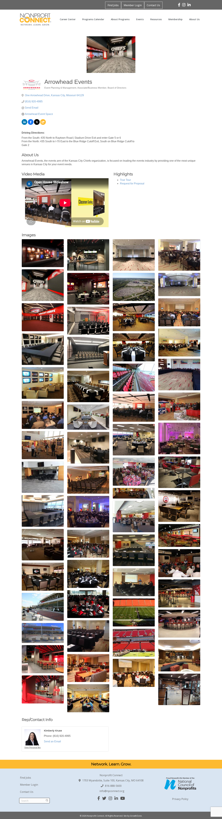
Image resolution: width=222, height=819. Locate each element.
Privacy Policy (180, 799)
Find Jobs (113, 5)
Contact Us (153, 5)
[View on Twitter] (37, 124)
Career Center (68, 19)
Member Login (133, 5)
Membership (175, 19)
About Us (194, 19)
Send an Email (52, 741)
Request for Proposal (132, 183)
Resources (156, 19)
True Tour (125, 180)
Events (140, 19)
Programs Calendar (93, 19)
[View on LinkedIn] (24, 124)
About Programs (120, 19)
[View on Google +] (43, 124)
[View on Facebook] (30, 124)
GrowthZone (136, 815)
